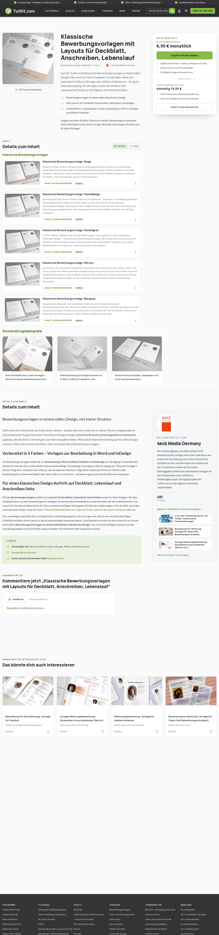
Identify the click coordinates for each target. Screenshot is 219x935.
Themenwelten (153, 904)
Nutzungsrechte (55, 558)
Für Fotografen (188, 909)
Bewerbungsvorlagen (70, 65)
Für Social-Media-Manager (193, 914)
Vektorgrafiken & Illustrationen (89, 914)
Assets (77, 904)
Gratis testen (202, 11)
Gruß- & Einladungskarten (122, 914)
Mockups (78, 909)
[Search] (172, 11)
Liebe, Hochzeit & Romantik (158, 919)
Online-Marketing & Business (52, 914)
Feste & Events (152, 914)
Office (41, 924)
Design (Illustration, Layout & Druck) (55, 928)
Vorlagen (115, 904)
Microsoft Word (9, 919)
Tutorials (44, 904)
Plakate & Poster (117, 928)
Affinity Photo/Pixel (11, 924)
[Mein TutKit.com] (179, 11)
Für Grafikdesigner (190, 928)
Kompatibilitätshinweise (24, 552)
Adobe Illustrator (10, 928)
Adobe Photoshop (11, 909)
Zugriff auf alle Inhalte (184, 55)
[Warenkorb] (186, 11)
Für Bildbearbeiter (189, 924)
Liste (135, 146)
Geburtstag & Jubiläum (156, 924)
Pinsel (77, 928)
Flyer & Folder (116, 924)
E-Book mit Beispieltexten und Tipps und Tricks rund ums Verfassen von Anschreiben (87, 509)
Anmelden (13, 608)
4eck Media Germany (125, 65)
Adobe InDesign (10, 914)
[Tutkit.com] (19, 11)
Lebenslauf (86, 65)
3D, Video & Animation (84, 924)
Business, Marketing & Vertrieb (160, 909)
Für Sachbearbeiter (190, 919)
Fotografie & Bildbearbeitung (52, 909)
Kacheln (121, 146)
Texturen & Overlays (84, 919)
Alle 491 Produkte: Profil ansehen (173, 555)
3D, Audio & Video (46, 919)
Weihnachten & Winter (156, 928)
